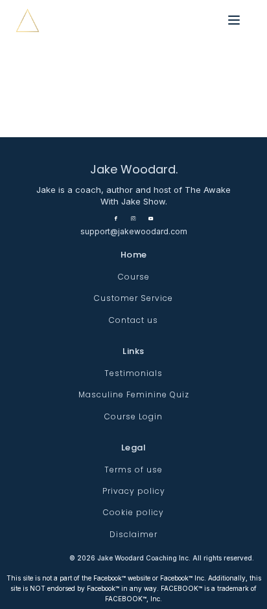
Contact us (133, 320)
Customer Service (133, 298)
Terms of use (133, 469)
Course (134, 276)
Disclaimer (133, 534)
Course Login (133, 416)
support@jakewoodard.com (133, 231)
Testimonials (133, 373)
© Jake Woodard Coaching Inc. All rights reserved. (161, 558)
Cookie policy (133, 512)
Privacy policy (133, 491)
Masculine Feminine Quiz (133, 394)
